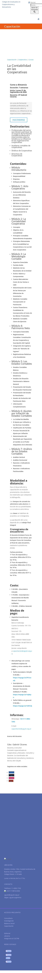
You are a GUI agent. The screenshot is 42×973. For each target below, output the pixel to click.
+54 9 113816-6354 (13, 891)
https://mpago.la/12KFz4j (22, 706)
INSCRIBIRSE (18, 119)
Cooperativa (22, 60)
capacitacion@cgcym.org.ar (21, 729)
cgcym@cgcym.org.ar (11, 895)
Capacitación (11, 60)
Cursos (31, 60)
